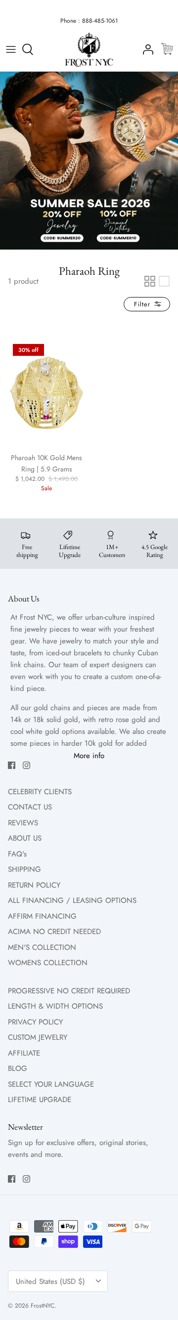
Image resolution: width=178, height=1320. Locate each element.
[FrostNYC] (89, 49)
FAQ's (17, 854)
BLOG (17, 1068)
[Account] (145, 49)
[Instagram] (26, 765)
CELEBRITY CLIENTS (40, 791)
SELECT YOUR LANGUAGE (51, 1084)
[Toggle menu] (11, 49)
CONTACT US (30, 807)
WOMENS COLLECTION (48, 962)
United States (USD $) (50, 1281)
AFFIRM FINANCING (42, 916)
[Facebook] (11, 765)
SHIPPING (24, 869)
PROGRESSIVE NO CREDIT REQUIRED (69, 990)
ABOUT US (25, 838)
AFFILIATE (24, 1053)
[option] (89, 161)
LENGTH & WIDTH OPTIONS (55, 1006)
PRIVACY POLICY (35, 1022)
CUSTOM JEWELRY (37, 1037)
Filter (143, 304)
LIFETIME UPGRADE (39, 1099)
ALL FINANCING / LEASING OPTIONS (72, 900)
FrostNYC (42, 1305)
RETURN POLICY (34, 885)
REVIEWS (23, 822)
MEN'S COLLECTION (42, 947)
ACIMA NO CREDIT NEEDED (54, 931)
